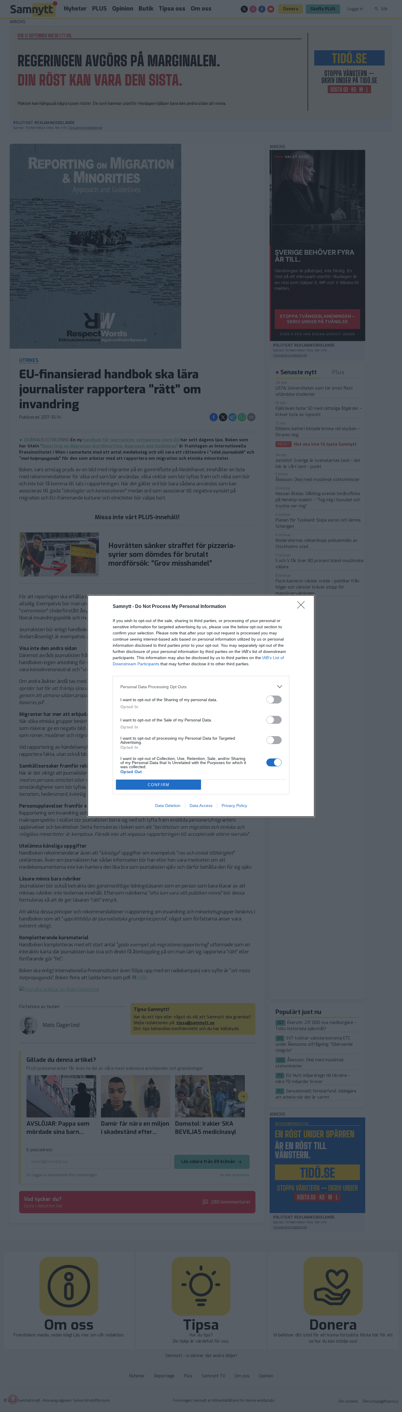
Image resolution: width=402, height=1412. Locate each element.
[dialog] (201, 706)
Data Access (201, 805)
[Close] (302, 606)
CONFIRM (159, 785)
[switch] (274, 700)
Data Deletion (167, 805)
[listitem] (201, 687)
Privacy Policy (234, 805)
